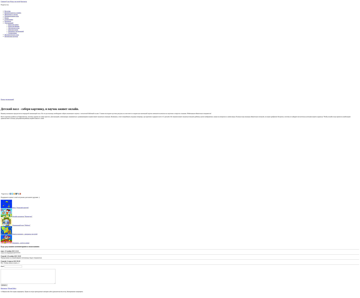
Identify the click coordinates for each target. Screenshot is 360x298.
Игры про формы (13, 26)
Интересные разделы (11, 36)
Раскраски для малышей (16, 31)
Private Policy (12, 288)
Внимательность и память (12, 13)
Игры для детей (15, 1)
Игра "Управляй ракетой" (20, 207)
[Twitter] (12, 194)
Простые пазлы (13, 29)
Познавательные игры (11, 16)
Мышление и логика (11, 14)
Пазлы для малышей (7, 99)
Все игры (7, 11)
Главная (3, 1)
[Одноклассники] (14, 194)
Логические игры (14, 28)
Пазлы (6, 18)
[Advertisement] (8, 69)
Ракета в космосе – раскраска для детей (24, 234)
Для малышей (8, 23)
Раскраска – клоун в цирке (20, 243)
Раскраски (7, 21)
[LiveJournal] (18, 194)
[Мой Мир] (16, 194)
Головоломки (8, 19)
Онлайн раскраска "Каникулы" (22, 216)
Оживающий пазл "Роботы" (21, 225)
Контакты (24, 1)
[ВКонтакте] (10, 194)
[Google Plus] (20, 194)
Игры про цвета (13, 24)
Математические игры (11, 35)
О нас (8, 1)
